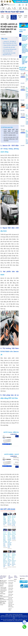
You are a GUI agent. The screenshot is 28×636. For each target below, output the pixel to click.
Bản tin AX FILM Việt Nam (13, 17)
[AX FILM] (22, 578)
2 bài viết (22, 125)
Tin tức (23, 5)
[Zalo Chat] (24, 622)
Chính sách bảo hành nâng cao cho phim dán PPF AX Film (11, 604)
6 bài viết (22, 110)
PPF (15, 581)
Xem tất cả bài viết (24, 70)
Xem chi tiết (18, 436)
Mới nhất (2, 16)
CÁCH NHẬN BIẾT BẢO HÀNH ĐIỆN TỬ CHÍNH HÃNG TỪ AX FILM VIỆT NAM (11, 131)
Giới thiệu (19, 5)
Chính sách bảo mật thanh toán (10, 599)
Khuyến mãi (20, 16)
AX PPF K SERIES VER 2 (10, 135)
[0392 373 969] (24, 627)
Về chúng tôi (11, 580)
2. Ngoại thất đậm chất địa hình (10, 45)
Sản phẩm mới (7, 17)
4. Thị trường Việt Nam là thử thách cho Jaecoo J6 (9, 50)
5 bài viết (22, 100)
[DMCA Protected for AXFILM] (24, 581)
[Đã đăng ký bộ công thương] (24, 586)
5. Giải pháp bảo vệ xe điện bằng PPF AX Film (9, 53)
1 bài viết (22, 83)
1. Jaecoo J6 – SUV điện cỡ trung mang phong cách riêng (9, 42)
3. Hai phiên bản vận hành (9, 47)
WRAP (15, 579)
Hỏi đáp (26, 5)
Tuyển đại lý (25, 16)
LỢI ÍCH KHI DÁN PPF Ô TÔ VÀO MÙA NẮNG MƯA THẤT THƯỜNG (11, 139)
